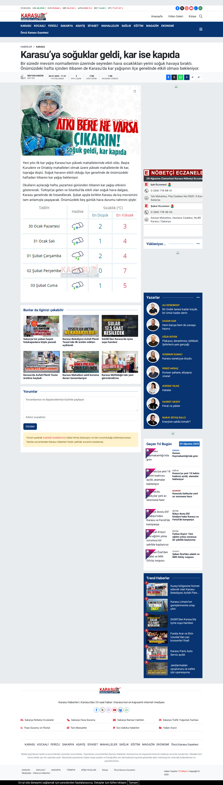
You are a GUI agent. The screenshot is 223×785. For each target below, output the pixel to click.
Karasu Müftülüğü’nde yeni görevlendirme (117, 376)
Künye (192, 16)
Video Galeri (175, 16)
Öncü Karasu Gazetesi (34, 32)
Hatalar (166, 390)
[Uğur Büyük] (152, 340)
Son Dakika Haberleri (127, 727)
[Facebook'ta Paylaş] (168, 77)
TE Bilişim (182, 771)
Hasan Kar (169, 321)
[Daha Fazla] (187, 77)
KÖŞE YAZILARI (88, 770)
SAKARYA (67, 25)
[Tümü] (198, 243)
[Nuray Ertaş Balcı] (152, 419)
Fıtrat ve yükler (171, 405)
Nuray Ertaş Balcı (174, 417)
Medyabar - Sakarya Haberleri (36, 773)
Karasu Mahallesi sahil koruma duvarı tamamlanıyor (81, 376)
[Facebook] (96, 710)
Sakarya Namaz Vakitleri (130, 720)
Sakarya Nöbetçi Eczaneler (39, 720)
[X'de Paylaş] (174, 77)
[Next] (120, 710)
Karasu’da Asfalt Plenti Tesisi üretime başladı (40, 376)
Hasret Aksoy (171, 401)
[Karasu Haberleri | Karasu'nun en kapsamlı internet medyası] (36, 16)
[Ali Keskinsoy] (152, 308)
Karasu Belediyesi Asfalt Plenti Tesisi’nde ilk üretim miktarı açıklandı (81, 342)
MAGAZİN (152, 25)
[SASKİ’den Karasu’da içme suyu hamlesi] (120, 325)
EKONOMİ (167, 25)
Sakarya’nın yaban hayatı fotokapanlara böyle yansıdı (39, 340)
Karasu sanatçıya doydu (177, 358)
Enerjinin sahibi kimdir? (176, 421)
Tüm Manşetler (79, 727)
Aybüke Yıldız (170, 386)
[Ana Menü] (200, 29)
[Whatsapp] (126, 710)
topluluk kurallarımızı (55, 437)
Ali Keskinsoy (171, 305)
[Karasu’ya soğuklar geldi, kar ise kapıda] (81, 120)
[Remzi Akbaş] (152, 372)
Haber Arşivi (170, 727)
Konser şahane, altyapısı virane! (177, 374)
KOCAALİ (39, 25)
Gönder (30, 426)
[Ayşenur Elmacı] (152, 356)
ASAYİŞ (80, 25)
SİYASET (93, 25)
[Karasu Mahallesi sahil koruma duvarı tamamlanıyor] (81, 361)
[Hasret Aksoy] (152, 403)
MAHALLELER (110, 25)
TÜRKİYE (71, 770)
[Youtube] (114, 710)
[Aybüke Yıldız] (152, 387)
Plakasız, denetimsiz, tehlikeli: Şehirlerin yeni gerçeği (180, 342)
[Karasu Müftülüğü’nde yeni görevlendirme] (120, 361)
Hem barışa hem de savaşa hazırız (179, 326)
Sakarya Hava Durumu (83, 720)
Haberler (26, 46)
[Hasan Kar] (152, 324)
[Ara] (200, 16)
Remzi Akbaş (170, 368)
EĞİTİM (138, 25)
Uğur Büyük (169, 336)
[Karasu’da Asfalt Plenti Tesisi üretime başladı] (41, 361)
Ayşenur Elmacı (172, 354)
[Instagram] (108, 710)
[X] (102, 710)
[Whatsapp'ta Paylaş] (180, 77)
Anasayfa (157, 16)
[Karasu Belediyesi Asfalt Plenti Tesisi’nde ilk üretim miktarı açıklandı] (81, 325)
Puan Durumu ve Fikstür (37, 727)
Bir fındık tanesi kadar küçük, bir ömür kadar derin (180, 311)
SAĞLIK (126, 25)
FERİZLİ (53, 25)
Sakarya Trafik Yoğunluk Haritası (181, 720)
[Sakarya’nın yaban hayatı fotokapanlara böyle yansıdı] (41, 325)
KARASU (26, 25)
